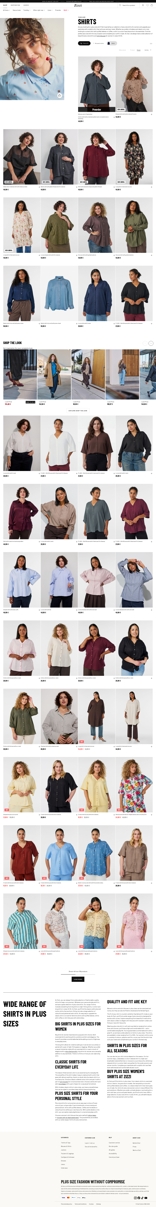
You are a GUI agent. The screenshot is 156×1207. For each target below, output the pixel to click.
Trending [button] (26, 10)
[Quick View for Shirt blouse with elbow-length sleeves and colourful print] (151, 815)
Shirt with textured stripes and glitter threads (90, 186)
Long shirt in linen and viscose (124, 186)
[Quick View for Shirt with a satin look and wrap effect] (39, 542)
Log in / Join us (89, 1143)
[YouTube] (146, 1197)
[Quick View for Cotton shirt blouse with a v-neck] (39, 678)
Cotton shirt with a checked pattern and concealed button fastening (93, 117)
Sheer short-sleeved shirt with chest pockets (15, 186)
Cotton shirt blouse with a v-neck (12, 678)
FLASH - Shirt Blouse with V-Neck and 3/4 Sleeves (129, 323)
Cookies (91, 1204)
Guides (26, 5)
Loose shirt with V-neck (84, 323)
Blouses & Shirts (66, 1146)
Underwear (64, 1168)
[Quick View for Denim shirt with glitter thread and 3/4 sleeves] (77, 187)
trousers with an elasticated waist (68, 1117)
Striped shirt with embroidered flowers (126, 114)
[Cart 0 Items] (152, 5)
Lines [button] (49, 10)
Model (138, 50)
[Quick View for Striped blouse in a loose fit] (39, 815)
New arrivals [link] (17, 10)
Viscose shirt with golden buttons (87, 255)
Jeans (63, 1164)
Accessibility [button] (113, 1153)
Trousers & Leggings (67, 1153)
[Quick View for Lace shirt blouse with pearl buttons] (77, 951)
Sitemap (98, 1204)
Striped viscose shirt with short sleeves (13, 951)
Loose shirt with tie (46, 609)
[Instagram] (135, 1197)
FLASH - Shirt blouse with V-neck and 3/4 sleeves (91, 473)
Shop (5, 5)
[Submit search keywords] (120, 5)
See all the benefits (91, 1146)
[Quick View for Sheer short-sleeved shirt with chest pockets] (39, 187)
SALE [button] (65, 10)
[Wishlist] (112, 59)
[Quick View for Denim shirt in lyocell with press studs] (39, 323)
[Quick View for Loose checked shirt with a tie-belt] (114, 610)
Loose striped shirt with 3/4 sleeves (50, 255)
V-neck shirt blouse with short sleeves (51, 814)
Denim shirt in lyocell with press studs (13, 323)
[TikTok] (142, 1197)
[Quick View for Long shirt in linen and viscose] (151, 187)
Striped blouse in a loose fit (10, 814)
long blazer (62, 1084)
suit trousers (64, 1082)
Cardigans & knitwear (67, 1157)
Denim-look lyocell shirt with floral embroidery (90, 883)
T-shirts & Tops (65, 1143)
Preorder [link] (58, 10)
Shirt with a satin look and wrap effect (13, 541)
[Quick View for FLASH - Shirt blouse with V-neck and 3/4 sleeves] (114, 473)
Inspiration (15, 5)
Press (134, 1146)
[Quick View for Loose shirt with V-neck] (114, 323)
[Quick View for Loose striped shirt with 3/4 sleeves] (77, 255)
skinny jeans (92, 1115)
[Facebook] (139, 1197)
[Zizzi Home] (78, 5)
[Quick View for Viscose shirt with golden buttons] (114, 255)
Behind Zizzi (136, 1143)
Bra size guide (113, 1146)
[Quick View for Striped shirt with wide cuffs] (39, 610)
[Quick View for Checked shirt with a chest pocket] (77, 746)
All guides (112, 1150)
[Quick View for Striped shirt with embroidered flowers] (151, 114)
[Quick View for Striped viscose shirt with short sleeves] (39, 951)
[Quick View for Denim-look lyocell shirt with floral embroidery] (114, 883)
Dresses (63, 1161)
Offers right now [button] (38, 10)
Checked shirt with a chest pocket (50, 746)
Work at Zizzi (137, 1150)
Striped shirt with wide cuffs (10, 609)
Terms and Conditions (80, 1204)
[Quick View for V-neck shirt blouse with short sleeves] (77, 815)
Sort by (147, 50)
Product (132, 50)
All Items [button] (5, 10)
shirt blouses (101, 36)
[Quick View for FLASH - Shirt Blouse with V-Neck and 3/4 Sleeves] (151, 323)
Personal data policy (66, 1204)
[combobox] (128, 5)
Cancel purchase (114, 1157)
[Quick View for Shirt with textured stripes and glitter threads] (114, 187)
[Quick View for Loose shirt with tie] (77, 610)
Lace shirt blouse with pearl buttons (50, 951)
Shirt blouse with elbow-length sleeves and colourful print (131, 814)
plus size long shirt (71, 1051)
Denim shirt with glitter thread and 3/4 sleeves (53, 186)
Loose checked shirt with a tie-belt (87, 609)
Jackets (63, 1150)
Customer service (114, 1143)
